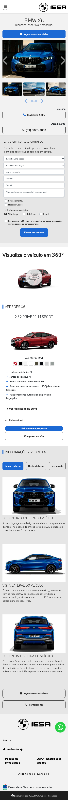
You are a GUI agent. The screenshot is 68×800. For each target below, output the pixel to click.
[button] (5, 60)
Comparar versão (34, 436)
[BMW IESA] (53, 7)
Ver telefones (35, 704)
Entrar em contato (34, 232)
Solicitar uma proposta (34, 428)
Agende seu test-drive (36, 34)
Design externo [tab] (13, 466)
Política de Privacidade (30, 220)
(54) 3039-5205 (36, 115)
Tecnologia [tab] (57, 466)
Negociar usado (15, 204)
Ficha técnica (17, 420)
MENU (5, 9)
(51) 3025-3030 (36, 130)
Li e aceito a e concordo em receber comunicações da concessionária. (35, 222)
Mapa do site (10, 749)
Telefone (31, 214)
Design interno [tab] (36, 466)
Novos (6, 740)
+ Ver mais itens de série (21, 408)
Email (46, 214)
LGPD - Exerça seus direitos (49, 760)
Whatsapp (13, 214)
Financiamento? (15, 200)
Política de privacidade (12, 760)
